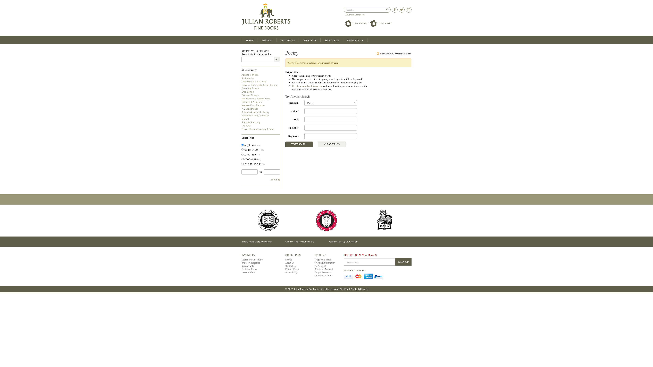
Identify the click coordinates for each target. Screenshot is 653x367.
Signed (245, 119)
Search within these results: (256, 54)
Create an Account (323, 269)
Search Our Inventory (252, 259)
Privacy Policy (292, 269)
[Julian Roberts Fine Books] (282, 16)
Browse (267, 40)
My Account (320, 266)
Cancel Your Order (323, 275)
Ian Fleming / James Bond (255, 98)
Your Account (360, 23)
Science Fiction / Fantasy (255, 115)
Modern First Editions (253, 105)
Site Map (344, 289)
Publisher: (294, 127)
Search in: (294, 102)
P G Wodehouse (249, 108)
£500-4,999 (252, 159)
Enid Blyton (247, 91)
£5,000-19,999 (254, 164)
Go (276, 59)
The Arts (246, 125)
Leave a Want (248, 272)
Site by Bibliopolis (359, 289)
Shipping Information (324, 262)
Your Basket (384, 23)
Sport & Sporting (250, 122)
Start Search (299, 144)
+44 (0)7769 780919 (347, 241)
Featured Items (249, 269)
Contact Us (355, 40)
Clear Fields (332, 144)
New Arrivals (247, 266)
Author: (295, 111)
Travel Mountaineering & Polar (258, 129)
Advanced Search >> (354, 14)
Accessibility (291, 272)
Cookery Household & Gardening (259, 85)
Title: (296, 119)
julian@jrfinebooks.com (260, 241)
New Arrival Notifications (395, 53)
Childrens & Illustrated (253, 81)
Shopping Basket (322, 259)
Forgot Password (322, 272)
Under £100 (254, 150)
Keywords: (293, 136)
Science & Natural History (255, 112)
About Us (309, 40)
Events (288, 259)
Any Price (252, 145)
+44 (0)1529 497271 (304, 241)
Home (250, 40)
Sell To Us (332, 40)
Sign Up (403, 262)
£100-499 (252, 154)
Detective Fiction (250, 88)
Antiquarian (247, 78)
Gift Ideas (288, 40)
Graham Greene (250, 95)
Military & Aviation (251, 102)
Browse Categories (250, 262)
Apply (274, 179)
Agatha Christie (249, 74)
